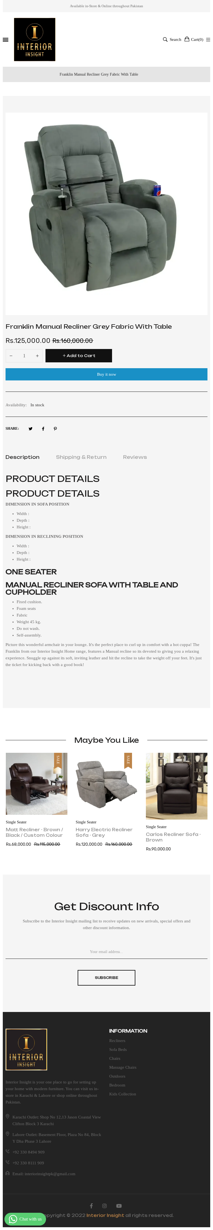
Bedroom (117, 1085)
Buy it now (106, 374)
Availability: (16, 405)
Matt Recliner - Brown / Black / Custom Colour (34, 832)
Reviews (135, 457)
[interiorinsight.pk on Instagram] (104, 1206)
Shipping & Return (81, 457)
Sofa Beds (118, 1049)
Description (22, 457)
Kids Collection (122, 1094)
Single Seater (16, 822)
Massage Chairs (122, 1067)
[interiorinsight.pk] (34, 39)
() (197, 39)
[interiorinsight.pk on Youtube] (119, 1206)
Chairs (114, 1058)
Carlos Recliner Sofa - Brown (173, 837)
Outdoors (117, 1076)
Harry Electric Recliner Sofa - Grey (104, 832)
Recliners (117, 1040)
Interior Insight (105, 1215)
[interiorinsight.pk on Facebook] (91, 1206)
